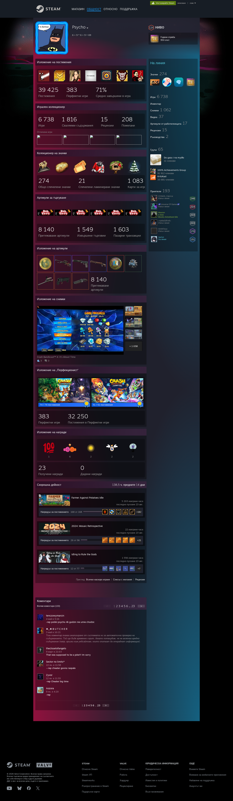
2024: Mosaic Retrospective (87, 525)
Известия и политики (156, 780)
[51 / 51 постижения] (117, 401)
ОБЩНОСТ (94, 9)
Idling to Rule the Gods (84, 554)
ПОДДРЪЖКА (128, 9)
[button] (173, 27)
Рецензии (140, 579)
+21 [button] (139, 540)
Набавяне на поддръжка (201, 780)
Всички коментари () (48, 606)
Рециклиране (126, 786)
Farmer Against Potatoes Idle (87, 497)
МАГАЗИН (78, 9)
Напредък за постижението (55, 512)
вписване (182, 3)
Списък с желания (122, 579)
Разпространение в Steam (95, 786)
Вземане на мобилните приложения (207, 774)
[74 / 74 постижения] (64, 401)
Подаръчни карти (91, 791)
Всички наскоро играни (98, 579)
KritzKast (161, 176)
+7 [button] (139, 568)
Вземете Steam (197, 769)
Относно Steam (90, 769)
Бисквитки (150, 786)
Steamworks (88, 780)
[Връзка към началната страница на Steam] (48, 11)
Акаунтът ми (195, 786)
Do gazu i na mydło (174, 157)
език (192, 3)
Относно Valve (127, 769)
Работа (123, 774)
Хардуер (124, 780)
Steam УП (87, 774)
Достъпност (151, 774)
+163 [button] (139, 512)
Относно (111, 9)
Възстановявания (154, 791)
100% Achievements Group (171, 170)
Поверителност (153, 769)
